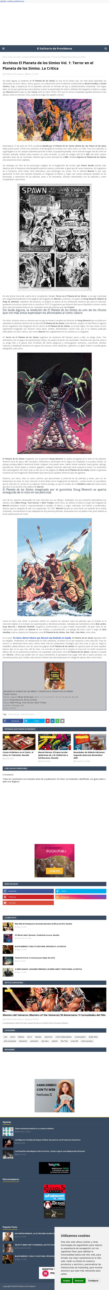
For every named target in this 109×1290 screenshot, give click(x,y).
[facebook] (28, 891)
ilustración (23, 1041)
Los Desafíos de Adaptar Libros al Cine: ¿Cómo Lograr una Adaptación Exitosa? (50, 1151)
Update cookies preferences (12, 1)
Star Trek (64, 1041)
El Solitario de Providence (54, 48)
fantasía (38, 1037)
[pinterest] (28, 897)
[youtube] (28, 903)
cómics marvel (13, 714)
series (12, 1037)
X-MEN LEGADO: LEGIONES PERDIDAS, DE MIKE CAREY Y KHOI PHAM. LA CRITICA (48, 969)
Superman (48, 1037)
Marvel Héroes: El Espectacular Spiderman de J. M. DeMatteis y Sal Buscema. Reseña (53, 755)
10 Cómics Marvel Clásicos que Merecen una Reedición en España (42, 638)
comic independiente (64, 1037)
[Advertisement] (54, 24)
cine (5, 1037)
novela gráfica (80, 1037)
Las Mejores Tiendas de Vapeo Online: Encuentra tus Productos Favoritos (47, 1140)
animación (34, 1041)
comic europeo (87, 1041)
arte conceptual (10, 1041)
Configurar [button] (93, 1280)
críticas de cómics (14, 57)
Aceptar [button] (66, 1280)
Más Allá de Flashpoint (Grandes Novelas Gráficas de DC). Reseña (43, 924)
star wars (44, 1041)
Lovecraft (74, 1041)
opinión (55, 1041)
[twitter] (80, 891)
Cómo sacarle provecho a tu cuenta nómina (34, 1128)
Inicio (5, 57)
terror (29, 1037)
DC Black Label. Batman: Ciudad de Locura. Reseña (37, 935)
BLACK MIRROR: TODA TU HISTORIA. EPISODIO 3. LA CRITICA (40, 946)
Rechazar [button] (79, 1280)
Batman (21, 1037)
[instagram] (80, 897)
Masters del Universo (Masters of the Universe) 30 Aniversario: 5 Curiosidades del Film (54, 1015)
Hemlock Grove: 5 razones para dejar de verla (35, 958)
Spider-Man (93, 1037)
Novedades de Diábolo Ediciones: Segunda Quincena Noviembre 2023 (89, 755)
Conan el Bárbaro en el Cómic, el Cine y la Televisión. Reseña (18, 753)
